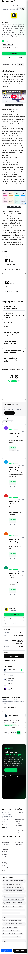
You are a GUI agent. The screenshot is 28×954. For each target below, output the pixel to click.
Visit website (14, 614)
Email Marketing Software (10, 725)
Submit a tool (11, 770)
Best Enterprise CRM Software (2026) (12, 920)
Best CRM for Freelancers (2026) (11, 912)
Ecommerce (5, 839)
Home (3, 7)
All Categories (6, 863)
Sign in (18, 6)
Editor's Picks (18, 844)
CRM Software (19, 812)
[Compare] (5, 732)
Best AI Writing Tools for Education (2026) (13, 887)
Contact (4, 870)
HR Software (18, 833)
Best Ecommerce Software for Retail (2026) (13, 899)
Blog (16, 847)
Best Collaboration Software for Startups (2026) (12, 895)
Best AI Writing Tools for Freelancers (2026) (13, 909)
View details (12, 450)
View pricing (14, 619)
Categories (9, 7)
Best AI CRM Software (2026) (10, 927)
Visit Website (14, 53)
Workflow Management (5, 855)
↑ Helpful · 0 (13, 447)
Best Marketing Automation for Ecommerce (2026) (13, 903)
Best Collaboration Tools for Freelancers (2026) (12, 916)
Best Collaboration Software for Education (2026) (13, 891)
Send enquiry (14, 656)
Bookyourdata (13, 715)
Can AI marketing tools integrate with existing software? (10, 359)
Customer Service (20, 830)
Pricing (14, 64)
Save (9, 57)
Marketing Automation (18, 822)
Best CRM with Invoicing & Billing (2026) (12, 884)
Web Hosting (5, 842)
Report (16, 452)
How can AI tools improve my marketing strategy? (12, 351)
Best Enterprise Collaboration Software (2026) (12, 924)
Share (20, 57)
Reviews (20, 64)
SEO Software (18, 825)
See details (18, 732)
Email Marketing (19, 819)
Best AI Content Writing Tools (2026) (11, 936)
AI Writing (4, 847)
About (3, 865)
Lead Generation (6, 844)
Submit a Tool (6, 867)
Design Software (19, 828)
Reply (18, 450)
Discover (17, 839)
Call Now (7, 950)
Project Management (18, 815)
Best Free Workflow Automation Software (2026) (13, 940)
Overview (6, 64)
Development (5, 849)
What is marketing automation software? (10, 307)
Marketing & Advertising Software (10, 9)
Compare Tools (19, 842)
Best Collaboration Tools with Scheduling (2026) (13, 880)
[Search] (13, 6)
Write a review (9, 413)
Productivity (5, 852)
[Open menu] (24, 6)
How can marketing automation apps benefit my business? (12, 315)
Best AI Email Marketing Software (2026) (12, 933)
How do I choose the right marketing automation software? (11, 343)
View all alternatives (9, 707)
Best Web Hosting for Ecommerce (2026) (12, 906)
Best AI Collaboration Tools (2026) (11, 930)
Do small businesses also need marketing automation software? (12, 324)
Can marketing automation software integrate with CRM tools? (12, 334)
